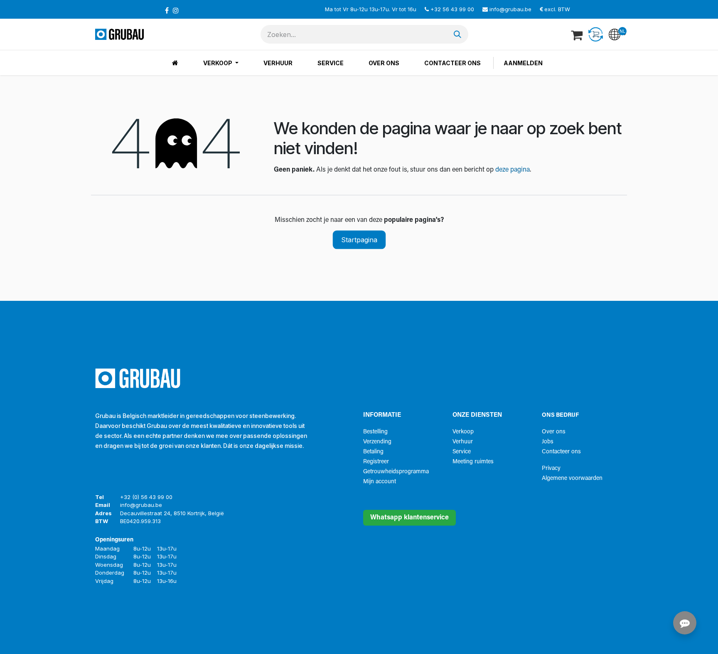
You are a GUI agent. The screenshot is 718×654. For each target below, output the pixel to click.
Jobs (547, 442)
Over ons (554, 432)
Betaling (373, 452)
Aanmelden (523, 62)
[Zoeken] (457, 34)
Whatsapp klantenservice (409, 517)
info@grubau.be (510, 9)
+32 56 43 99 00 (452, 9)
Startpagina (359, 240)
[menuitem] (175, 63)
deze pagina (512, 170)
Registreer (376, 462)
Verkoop (463, 432)
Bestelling (375, 432)
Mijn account (379, 482)
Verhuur (462, 442)
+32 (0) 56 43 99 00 (146, 497)
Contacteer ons (561, 452)
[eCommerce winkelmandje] (577, 34)
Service (461, 452)
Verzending (377, 442)
